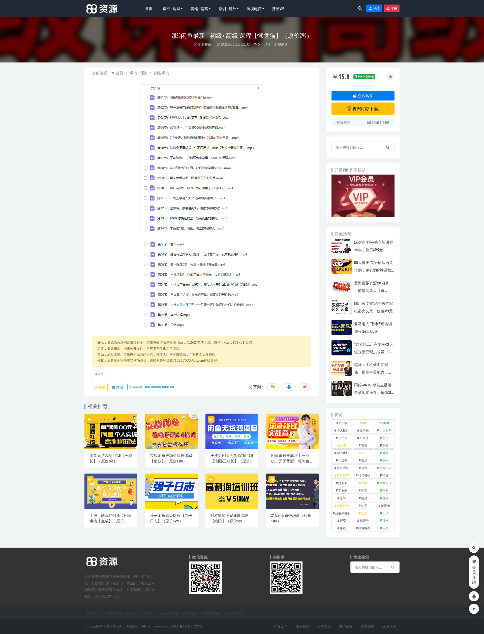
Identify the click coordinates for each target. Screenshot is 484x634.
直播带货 (343, 505)
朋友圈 (342, 490)
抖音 (364, 468)
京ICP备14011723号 (187, 626)
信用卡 (342, 438)
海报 (119, 387)
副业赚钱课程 (170, 613)
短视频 (385, 505)
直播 (385, 498)
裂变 (343, 520)
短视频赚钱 (342, 513)
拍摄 (385, 475)
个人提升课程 (233, 613)
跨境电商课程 (211, 613)
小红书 (342, 460)
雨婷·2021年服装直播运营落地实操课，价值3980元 (374, 392)
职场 (385, 513)
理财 (385, 490)
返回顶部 (389, 626)
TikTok (385, 422)
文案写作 (385, 483)
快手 (385, 460)
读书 (385, 520)
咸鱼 (385, 452)
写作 (385, 438)
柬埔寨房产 (149, 613)
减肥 (343, 445)
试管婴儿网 (113, 613)
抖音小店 (385, 468)
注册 (393, 8)
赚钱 (343, 528)
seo (364, 422)
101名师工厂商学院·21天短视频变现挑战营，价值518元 (373, 351)
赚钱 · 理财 (171, 8)
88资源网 (131, 626)
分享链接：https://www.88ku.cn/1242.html (153, 386)
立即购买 (365, 95)
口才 (364, 452)
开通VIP (278, 8)
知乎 (364, 505)
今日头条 (385, 430)
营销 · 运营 (199, 8)
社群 (364, 513)
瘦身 (364, 498)
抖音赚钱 (364, 475)
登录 (376, 8)
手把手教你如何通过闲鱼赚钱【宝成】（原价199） (110, 521)
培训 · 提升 (227, 8)
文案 (364, 483)
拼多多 (342, 483)
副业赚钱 (204, 44)
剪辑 (364, 445)
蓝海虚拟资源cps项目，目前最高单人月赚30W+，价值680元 (373, 290)
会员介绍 (474, 574)
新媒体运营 (190, 613)
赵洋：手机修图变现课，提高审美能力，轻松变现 (373, 372)
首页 (149, 8)
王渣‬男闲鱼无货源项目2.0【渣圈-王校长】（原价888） (231, 461)
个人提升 (343, 430)
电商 (343, 498)
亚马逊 (364, 430)
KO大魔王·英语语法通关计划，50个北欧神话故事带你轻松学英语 (373, 270)
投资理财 (343, 468)
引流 (364, 460)
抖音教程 (343, 475)
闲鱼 (101, 374)
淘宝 (364, 490)
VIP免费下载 (365, 109)
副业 (385, 445)
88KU (282, 44)
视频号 (364, 520)
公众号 (364, 438)
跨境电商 (254, 8)
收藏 (101, 387)
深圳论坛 (131, 613)
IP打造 (343, 422)
